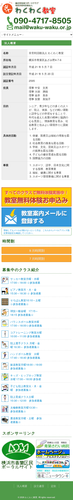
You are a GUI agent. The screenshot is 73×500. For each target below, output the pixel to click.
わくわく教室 (28, 8)
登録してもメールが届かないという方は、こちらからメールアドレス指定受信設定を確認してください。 (36, 231)
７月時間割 (37, 258)
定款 (53, 486)
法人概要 (22, 486)
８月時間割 (37, 250)
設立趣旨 (39, 486)
